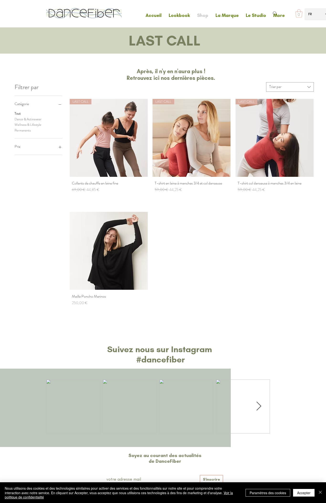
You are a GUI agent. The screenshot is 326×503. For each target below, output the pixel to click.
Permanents (23, 130)
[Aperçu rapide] (109, 251)
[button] (298, 13)
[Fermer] (320, 492)
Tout (18, 113)
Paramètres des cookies (268, 492)
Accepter (303, 492)
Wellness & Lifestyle (28, 124)
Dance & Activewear (28, 119)
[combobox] (290, 87)
